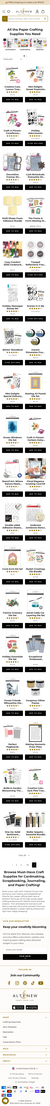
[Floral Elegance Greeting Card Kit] (35, 468)
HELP (5, 1049)
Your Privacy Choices (17, 1078)
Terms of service (35, 1074)
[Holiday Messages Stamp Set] (12, 293)
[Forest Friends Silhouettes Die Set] (12, 687)
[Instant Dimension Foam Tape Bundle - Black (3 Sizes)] (35, 337)
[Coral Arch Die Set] (12, 556)
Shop (6, 1017)
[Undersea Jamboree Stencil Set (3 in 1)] (35, 512)
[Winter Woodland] (12, 337)
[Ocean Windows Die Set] (12, 424)
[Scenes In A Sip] (35, 293)
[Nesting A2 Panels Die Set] (35, 380)
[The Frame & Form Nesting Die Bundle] (35, 205)
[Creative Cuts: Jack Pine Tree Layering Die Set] (35, 775)
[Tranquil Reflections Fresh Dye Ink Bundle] (35, 249)
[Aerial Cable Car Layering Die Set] (35, 600)
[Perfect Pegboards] (12, 731)
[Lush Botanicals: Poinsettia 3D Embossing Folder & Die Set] (35, 161)
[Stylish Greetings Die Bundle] (35, 556)
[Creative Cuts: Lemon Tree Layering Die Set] (12, 74)
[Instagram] (17, 984)
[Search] (5, 18)
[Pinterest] (25, 984)
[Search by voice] (45, 18)
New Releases (10, 1027)
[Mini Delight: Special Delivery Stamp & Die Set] (12, 380)
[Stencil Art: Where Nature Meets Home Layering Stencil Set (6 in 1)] (12, 468)
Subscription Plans (12, 1042)
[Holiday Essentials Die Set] (12, 643)
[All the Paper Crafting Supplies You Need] (10, 51)
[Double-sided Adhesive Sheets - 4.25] (12, 512)
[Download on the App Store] (18, 1007)
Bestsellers (8, 1032)
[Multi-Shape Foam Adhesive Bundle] (12, 205)
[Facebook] (9, 984)
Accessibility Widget (26, 1082)
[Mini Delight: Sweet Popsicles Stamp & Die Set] (35, 74)
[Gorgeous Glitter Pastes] (35, 687)
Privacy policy (18, 1074)
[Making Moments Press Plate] (35, 731)
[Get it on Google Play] (32, 1007)
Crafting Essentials (12, 1022)
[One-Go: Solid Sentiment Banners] (12, 819)
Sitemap (35, 1078)
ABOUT (7, 1061)
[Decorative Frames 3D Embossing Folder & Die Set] (12, 161)
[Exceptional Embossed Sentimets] (35, 643)
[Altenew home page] (24, 11)
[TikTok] (33, 984)
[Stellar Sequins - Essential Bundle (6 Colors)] (35, 819)
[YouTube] (40, 984)
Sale (5, 1037)
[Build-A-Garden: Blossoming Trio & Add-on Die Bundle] (12, 775)
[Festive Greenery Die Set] (12, 600)
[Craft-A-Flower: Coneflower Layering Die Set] (12, 117)
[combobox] (25, 18)
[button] (5, 1100)
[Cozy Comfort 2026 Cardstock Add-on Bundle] (12, 249)
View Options (35, 143)
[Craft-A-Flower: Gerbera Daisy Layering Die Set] (35, 424)
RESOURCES (9, 1055)
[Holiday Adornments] (35, 117)
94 (28, 865)
